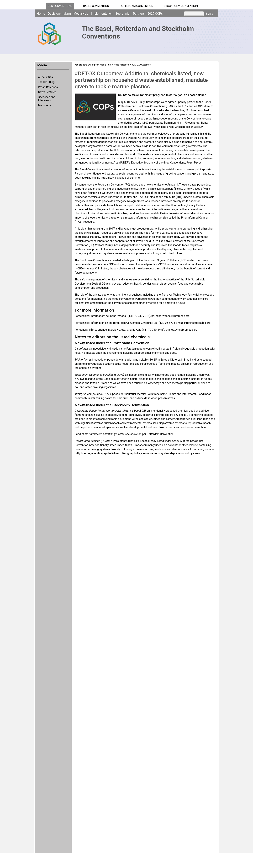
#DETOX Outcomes (141, 64)
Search (210, 13)
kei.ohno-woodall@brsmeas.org (170, 316)
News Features (47, 92)
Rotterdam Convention (136, 6)
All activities (45, 77)
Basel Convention (96, 6)
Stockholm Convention (181, 6)
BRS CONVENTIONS (60, 6)
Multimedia (44, 105)
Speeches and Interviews (46, 98)
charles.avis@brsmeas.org (181, 329)
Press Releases (48, 87)
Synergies (93, 64)
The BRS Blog (46, 82)
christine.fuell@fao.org (196, 322)
